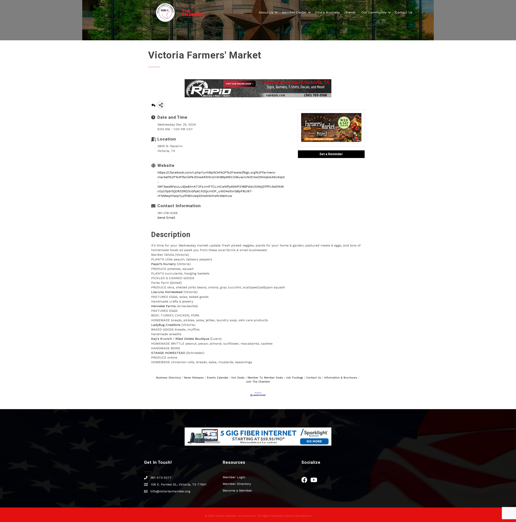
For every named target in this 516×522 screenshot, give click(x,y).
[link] (163, 264)
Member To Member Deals (265, 377)
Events (350, 12)
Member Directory (237, 484)
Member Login (234, 477)
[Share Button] (160, 104)
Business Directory (168, 377)
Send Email (166, 217)
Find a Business (327, 12)
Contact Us (403, 12)
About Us (266, 12)
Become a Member (237, 490)
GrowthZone (303, 515)
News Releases (194, 377)
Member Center (294, 12)
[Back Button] (153, 106)
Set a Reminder (331, 154)
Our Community (374, 12)
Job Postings (294, 377)
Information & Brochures (340, 377)
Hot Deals (237, 377)
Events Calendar (217, 377)
